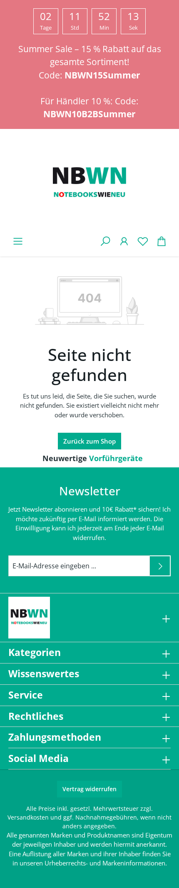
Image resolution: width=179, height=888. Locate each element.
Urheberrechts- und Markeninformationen (105, 863)
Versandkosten (28, 817)
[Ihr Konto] (123, 241)
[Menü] (17, 241)
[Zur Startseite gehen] (89, 184)
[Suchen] (105, 241)
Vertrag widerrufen (89, 789)
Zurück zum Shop (89, 441)
